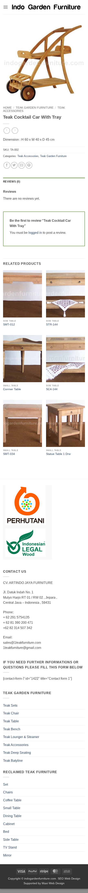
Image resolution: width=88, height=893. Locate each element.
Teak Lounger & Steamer (21, 737)
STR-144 (52, 324)
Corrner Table (12, 389)
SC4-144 (52, 389)
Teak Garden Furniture (34, 107)
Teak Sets (10, 705)
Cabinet (9, 824)
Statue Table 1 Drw (58, 453)
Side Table (11, 839)
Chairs (8, 792)
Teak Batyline (13, 760)
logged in (35, 232)
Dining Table (12, 816)
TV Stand (10, 847)
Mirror (7, 855)
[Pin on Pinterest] (29, 165)
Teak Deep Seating (17, 752)
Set (5, 784)
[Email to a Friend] (21, 165)
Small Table (11, 808)
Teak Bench (11, 729)
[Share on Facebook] (6, 165)
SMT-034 (9, 453)
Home (7, 107)
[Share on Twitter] (14, 165)
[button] (5, 7)
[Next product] (6, 130)
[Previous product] (15, 130)
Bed (6, 831)
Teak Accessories (27, 156)
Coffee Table (12, 800)
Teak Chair (11, 713)
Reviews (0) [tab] (11, 181)
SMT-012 (9, 324)
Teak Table (11, 721)
